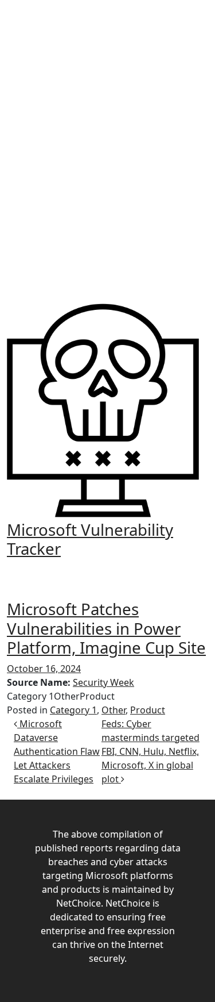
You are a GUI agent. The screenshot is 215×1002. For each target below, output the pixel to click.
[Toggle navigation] (108, 569)
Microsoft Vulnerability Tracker (90, 539)
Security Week (103, 682)
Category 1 (73, 710)
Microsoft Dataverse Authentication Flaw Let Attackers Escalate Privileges (57, 751)
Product (147, 710)
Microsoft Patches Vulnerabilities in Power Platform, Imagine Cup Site (106, 628)
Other (113, 710)
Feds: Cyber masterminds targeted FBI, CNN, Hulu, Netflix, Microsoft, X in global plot (150, 751)
